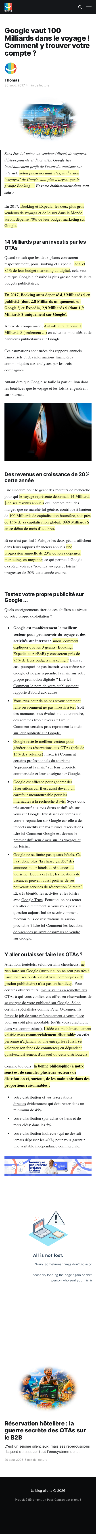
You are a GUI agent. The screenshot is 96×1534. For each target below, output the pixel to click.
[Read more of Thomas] (10, 68)
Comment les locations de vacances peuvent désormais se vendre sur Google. (48, 932)
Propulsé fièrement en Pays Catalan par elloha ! (48, 1499)
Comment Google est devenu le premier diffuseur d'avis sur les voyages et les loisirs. (47, 840)
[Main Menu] (89, 7)
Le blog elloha (42, 1490)
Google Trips (32, 899)
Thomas (12, 80)
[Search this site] (80, 7)
